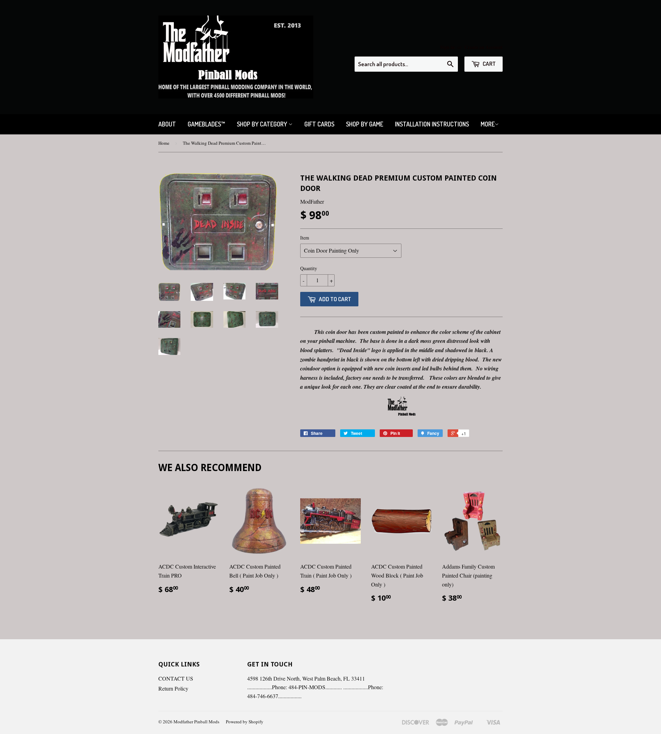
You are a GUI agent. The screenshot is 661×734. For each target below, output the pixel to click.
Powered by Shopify (244, 721)
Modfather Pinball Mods (196, 721)
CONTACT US (175, 678)
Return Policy (173, 688)
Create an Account (483, 47)
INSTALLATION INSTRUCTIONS (432, 124)
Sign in (447, 47)
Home (163, 143)
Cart (489, 63)
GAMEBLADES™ (206, 124)
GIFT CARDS (319, 124)
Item (304, 237)
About (167, 124)
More (488, 124)
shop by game (364, 124)
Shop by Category (262, 124)
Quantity (308, 268)
